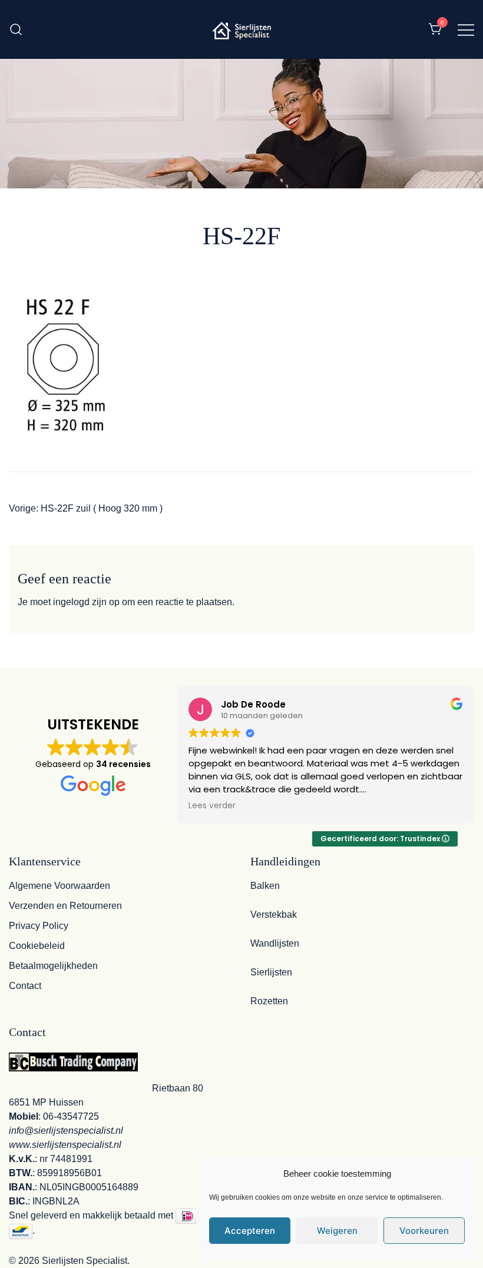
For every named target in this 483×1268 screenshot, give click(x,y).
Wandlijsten (274, 943)
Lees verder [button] (212, 806)
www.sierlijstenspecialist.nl (65, 1145)
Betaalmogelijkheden (53, 966)
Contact (25, 986)
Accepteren (249, 1230)
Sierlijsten (271, 972)
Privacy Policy (38, 926)
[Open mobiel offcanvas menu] (466, 29)
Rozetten (269, 1001)
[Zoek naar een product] (16, 29)
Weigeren (337, 1230)
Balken (265, 886)
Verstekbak (273, 914)
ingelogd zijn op (86, 602)
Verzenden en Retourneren (65, 906)
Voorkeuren (424, 1230)
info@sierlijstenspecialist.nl (66, 1131)
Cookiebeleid (37, 946)
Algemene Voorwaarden (59, 886)
